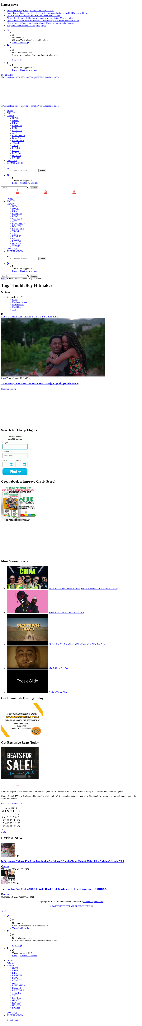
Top (3, 908)
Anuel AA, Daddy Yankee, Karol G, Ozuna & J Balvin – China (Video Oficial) (83, 586)
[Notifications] (8, 42)
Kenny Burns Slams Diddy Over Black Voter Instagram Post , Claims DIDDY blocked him (47, 10)
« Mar (3, 830)
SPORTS (16, 155)
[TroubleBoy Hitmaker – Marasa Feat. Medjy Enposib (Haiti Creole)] (53, 373)
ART (14, 130)
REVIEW (16, 150)
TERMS (70, 904)
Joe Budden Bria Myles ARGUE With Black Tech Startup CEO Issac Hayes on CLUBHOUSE (54, 886)
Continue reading (8, 386)
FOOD (15, 125)
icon (3, 376)
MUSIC (15, 118)
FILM (14, 120)
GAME (15, 148)
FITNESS (16, 145)
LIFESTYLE (18, 138)
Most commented (19, 299)
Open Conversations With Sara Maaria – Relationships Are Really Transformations (43, 18)
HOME (10, 108)
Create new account (28, 67)
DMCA (88, 904)
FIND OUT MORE (10, 801)
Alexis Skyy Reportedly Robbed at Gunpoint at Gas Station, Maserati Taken (40, 15)
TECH (15, 143)
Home (4, 276)
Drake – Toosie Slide (58, 689)
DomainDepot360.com (93, 899)
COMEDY (17, 128)
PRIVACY (79, 904)
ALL (3, 314)
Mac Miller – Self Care (59, 665)
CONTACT (12, 158)
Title (14, 307)
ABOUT (11, 110)
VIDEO (10, 113)
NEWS (15, 115)
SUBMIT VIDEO (15, 160)
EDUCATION (18, 133)
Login (14, 67)
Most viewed (18, 302)
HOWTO (16, 153)
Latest (14, 297)
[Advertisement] (51, 82)
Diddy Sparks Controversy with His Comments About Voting (33, 13)
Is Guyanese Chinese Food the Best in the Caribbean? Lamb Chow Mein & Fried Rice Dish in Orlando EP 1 (62, 858)
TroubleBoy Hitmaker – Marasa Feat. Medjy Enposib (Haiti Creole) (39, 381)
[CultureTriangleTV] (30, 75)
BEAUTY (16, 135)
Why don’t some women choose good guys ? (26, 23)
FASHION (17, 123)
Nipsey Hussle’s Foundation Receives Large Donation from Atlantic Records (40, 20)
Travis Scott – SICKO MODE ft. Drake (66, 610)
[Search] (8, 165)
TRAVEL (16, 140)
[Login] (7, 60)
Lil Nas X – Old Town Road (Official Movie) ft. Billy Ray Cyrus (77, 642)
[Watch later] (8, 27)
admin (6, 864)
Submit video (7, 72)
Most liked (16, 304)
